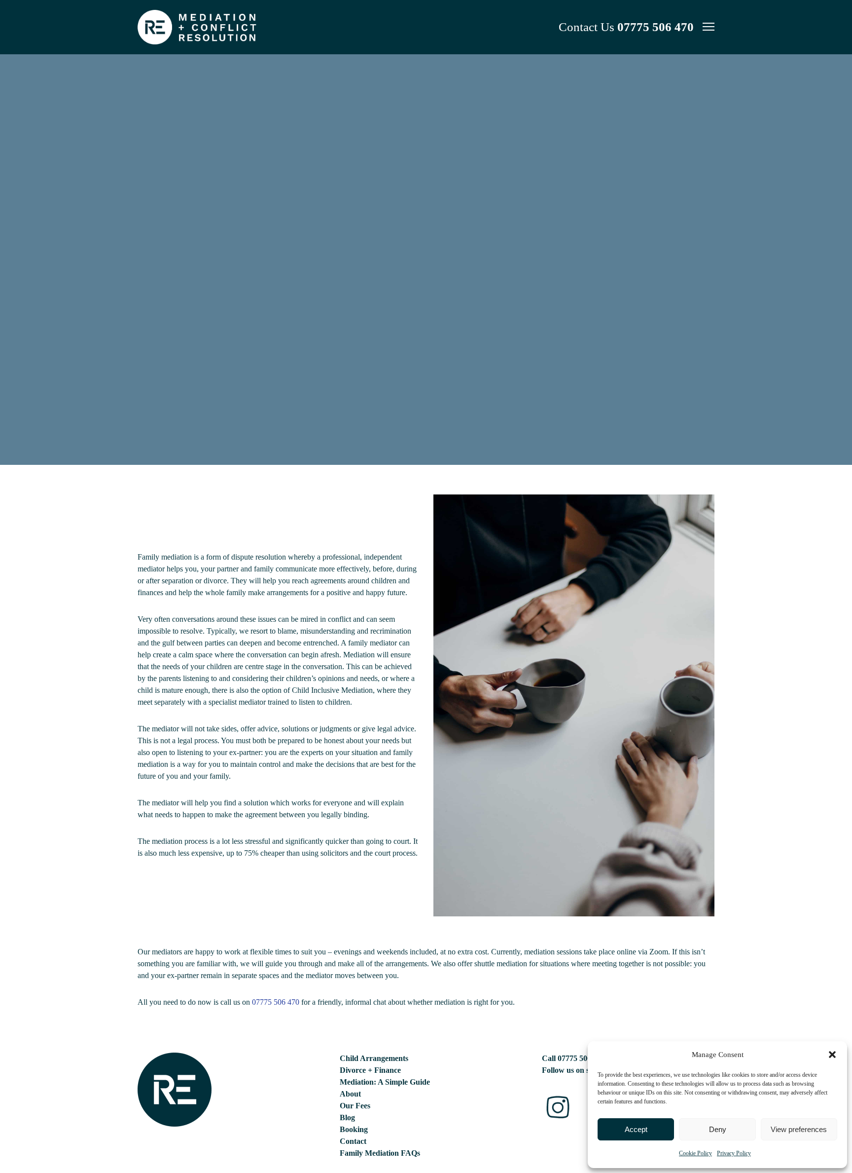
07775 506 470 (655, 27)
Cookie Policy (695, 1153)
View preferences (799, 1129)
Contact (353, 1141)
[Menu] (704, 27)
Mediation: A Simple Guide (385, 1082)
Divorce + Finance (370, 1070)
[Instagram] (558, 1107)
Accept (636, 1129)
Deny (717, 1129)
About (350, 1094)
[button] (832, 1054)
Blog (347, 1117)
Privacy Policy (734, 1153)
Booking (354, 1129)
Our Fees (355, 1105)
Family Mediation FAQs (380, 1153)
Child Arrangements (374, 1058)
